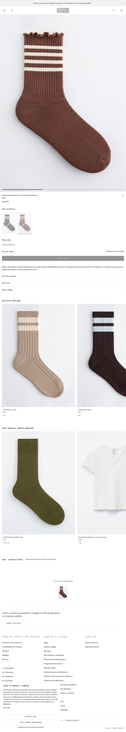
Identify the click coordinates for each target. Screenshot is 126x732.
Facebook (9, 676)
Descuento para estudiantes (56, 672)
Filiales (5, 651)
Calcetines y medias (15, 559)
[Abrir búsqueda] (12, 10)
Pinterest (9, 672)
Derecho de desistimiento (55, 659)
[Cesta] (122, 10)
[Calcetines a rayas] (38, 355)
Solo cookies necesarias (30, 722)
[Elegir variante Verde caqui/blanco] (9, 223)
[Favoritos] (114, 10)
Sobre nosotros (91, 643)
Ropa (4, 559)
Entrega (47, 651)
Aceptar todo (30, 716)
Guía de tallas (8, 251)
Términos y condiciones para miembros (60, 685)
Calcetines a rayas (9, 409)
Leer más (6, 707)
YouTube (9, 681)
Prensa (5, 659)
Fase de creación (92, 647)
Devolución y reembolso (54, 655)
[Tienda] (4, 10)
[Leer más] (63, 3)
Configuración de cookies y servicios (31, 727)
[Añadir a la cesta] (4, 401)
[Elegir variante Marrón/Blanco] (24, 223)
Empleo (5, 655)
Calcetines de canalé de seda (13, 537)
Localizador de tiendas (12, 647)
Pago (46, 643)
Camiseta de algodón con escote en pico (92, 537)
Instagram (9, 668)
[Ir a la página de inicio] (63, 10)
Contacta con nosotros (12, 643)
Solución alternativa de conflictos (58, 676)
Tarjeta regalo (50, 647)
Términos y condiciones (54, 680)
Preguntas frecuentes (53, 664)
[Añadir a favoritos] (123, 195)
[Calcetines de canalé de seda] (38, 482)
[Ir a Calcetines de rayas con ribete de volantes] (63, 592)
